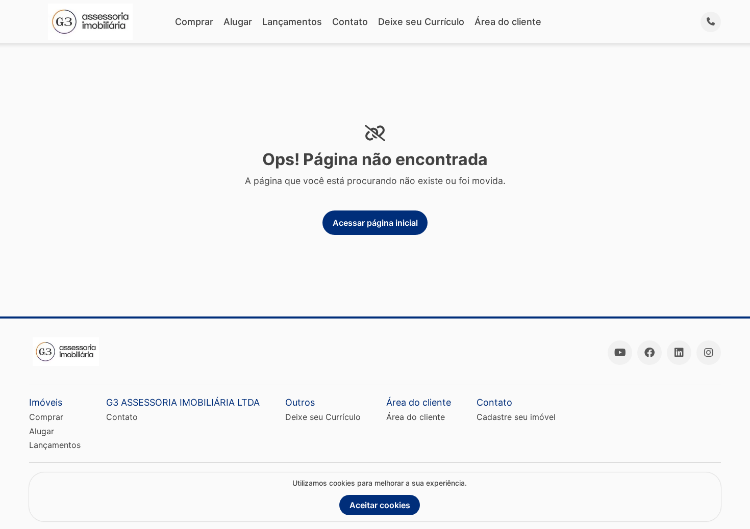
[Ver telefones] (711, 22)
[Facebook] (649, 352)
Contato (350, 21)
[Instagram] (708, 352)
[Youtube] (620, 352)
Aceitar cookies (379, 505)
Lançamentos (292, 21)
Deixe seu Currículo (421, 21)
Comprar (194, 21)
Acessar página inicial (375, 223)
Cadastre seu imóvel (516, 417)
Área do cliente (507, 21)
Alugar (237, 21)
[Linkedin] (679, 352)
